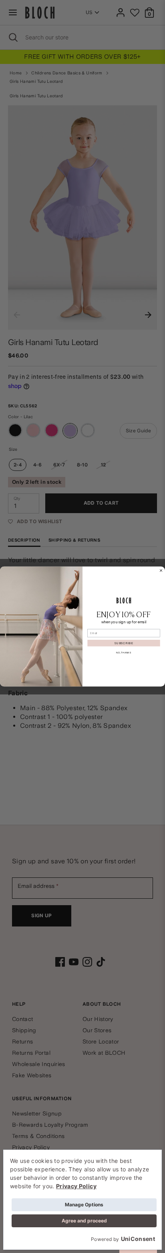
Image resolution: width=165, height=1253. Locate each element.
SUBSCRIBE (124, 643)
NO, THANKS (123, 652)
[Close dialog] (161, 570)
